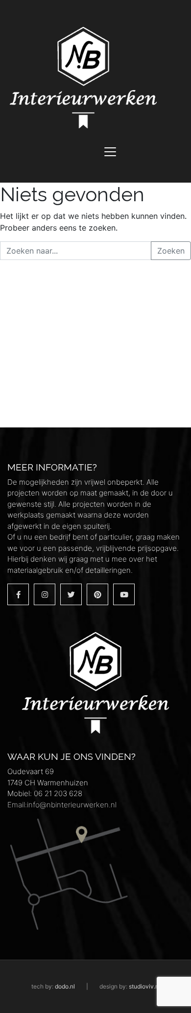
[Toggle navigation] (110, 152)
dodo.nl (65, 986)
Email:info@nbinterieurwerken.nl (62, 804)
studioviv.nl (144, 986)
